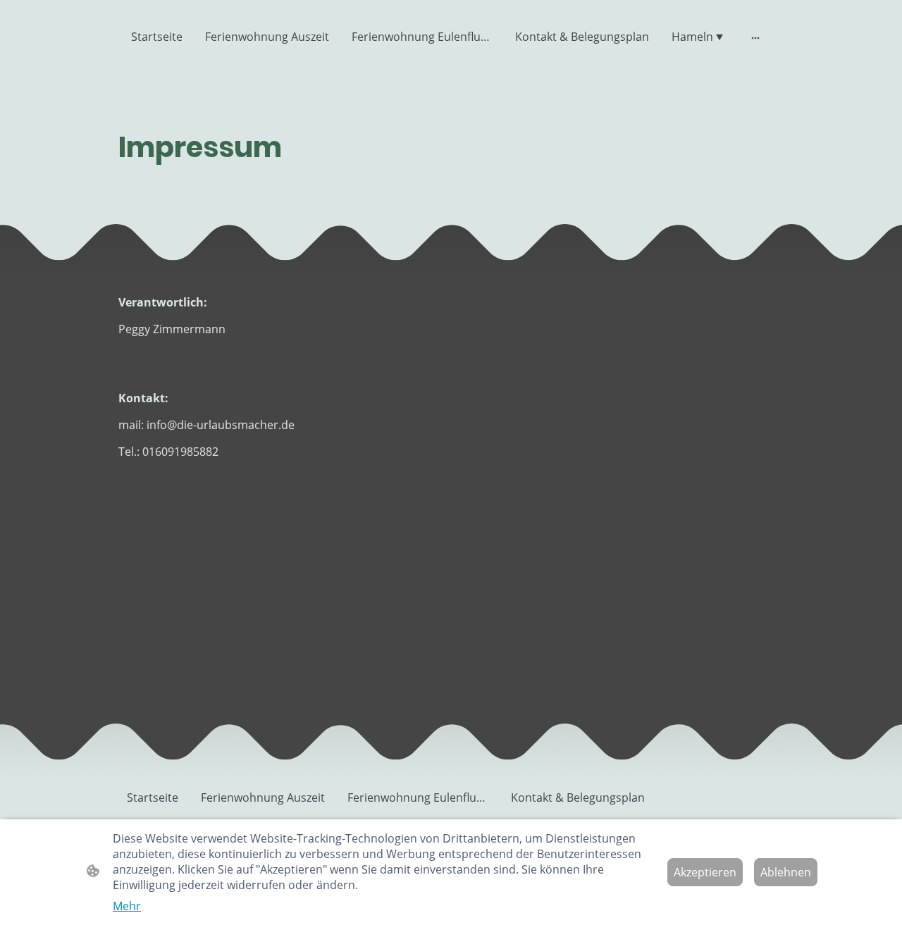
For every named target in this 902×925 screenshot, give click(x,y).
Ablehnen (785, 872)
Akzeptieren (705, 872)
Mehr (127, 906)
